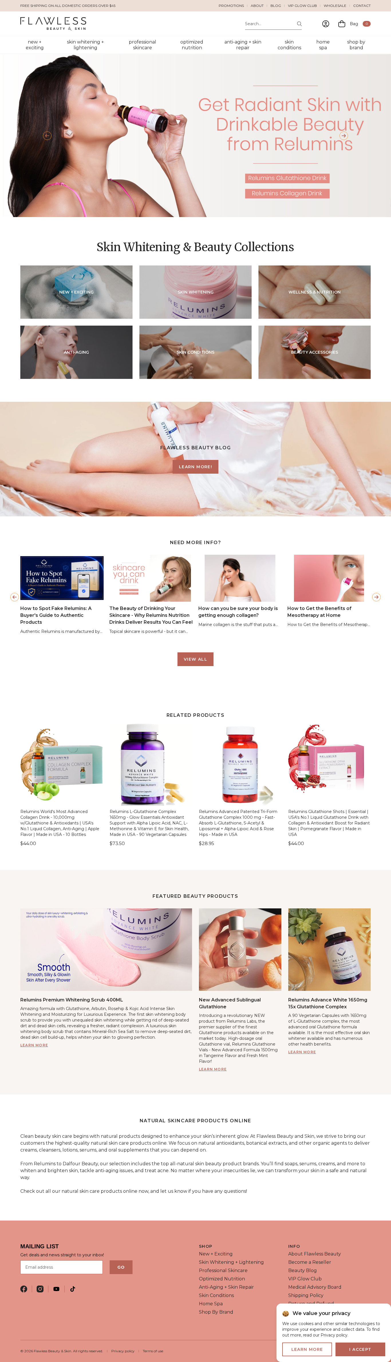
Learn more (34, 1045)
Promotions (231, 5)
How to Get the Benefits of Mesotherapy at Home (319, 611)
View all (195, 659)
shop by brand (356, 44)
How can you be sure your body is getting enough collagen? (238, 611)
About (257, 5)
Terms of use (153, 1351)
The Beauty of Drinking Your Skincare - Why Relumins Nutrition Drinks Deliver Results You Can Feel (151, 615)
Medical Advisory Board (314, 1287)
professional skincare (142, 44)
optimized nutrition (191, 44)
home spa (323, 44)
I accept (360, 1349)
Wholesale (335, 5)
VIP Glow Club (302, 5)
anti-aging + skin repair (242, 44)
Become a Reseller (309, 1262)
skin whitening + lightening (85, 44)
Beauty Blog (302, 1270)
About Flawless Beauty (314, 1254)
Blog (275, 5)
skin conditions (289, 44)
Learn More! (195, 466)
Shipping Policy (305, 1295)
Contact (362, 5)
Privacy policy (123, 1351)
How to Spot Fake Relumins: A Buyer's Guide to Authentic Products (56, 615)
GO (121, 1267)
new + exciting (35, 44)
